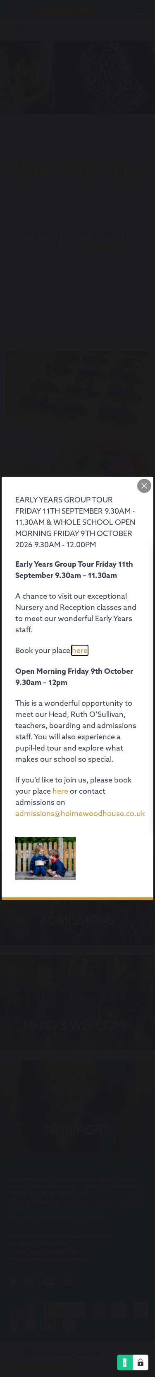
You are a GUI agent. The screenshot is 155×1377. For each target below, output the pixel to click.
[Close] (144, 486)
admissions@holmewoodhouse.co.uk (80, 813)
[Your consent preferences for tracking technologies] (140, 1362)
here (80, 650)
